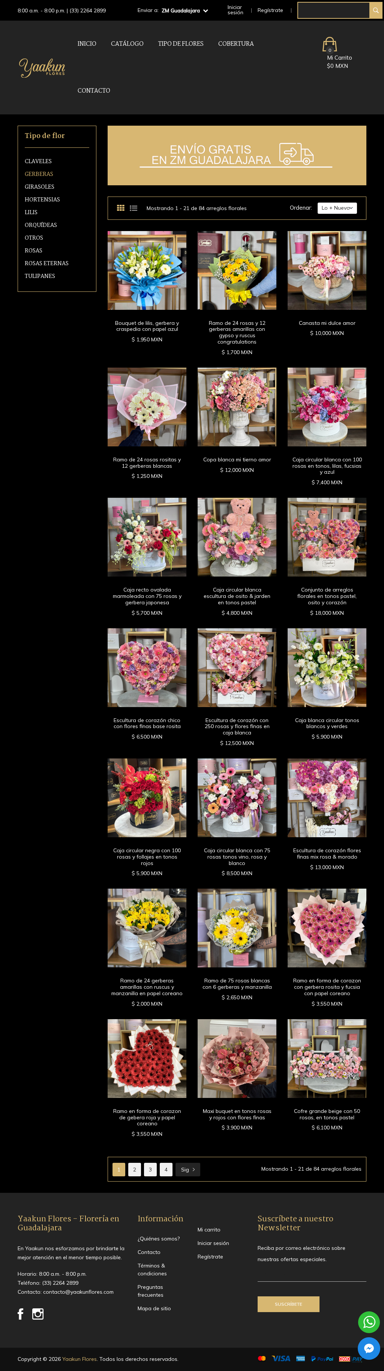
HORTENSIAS (42, 200)
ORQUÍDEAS (41, 226)
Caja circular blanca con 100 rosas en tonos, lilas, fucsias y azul (327, 466)
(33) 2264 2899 (87, 10)
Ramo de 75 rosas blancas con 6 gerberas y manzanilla (237, 983)
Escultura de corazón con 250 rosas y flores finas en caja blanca (237, 726)
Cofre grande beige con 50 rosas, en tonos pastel (327, 1114)
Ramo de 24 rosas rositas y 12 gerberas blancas (147, 462)
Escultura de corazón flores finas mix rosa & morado (327, 853)
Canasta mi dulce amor (327, 323)
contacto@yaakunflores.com (78, 1291)
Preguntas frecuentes (151, 1291)
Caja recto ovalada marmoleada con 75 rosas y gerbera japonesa (147, 596)
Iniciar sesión (235, 10)
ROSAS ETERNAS (47, 264)
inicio (87, 44)
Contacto (94, 91)
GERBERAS (39, 175)
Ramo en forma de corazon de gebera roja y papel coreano (147, 1117)
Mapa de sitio (154, 1308)
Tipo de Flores (181, 44)
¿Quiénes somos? (159, 1238)
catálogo (127, 44)
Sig (185, 1169)
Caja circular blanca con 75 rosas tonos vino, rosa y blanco (237, 856)
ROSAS (33, 251)
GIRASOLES (39, 187)
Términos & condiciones (152, 1269)
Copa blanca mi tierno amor (237, 459)
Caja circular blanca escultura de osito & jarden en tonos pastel (237, 596)
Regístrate (270, 10)
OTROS (34, 238)
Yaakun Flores (79, 1359)
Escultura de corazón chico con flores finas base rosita (147, 723)
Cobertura (236, 44)
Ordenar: (301, 207)
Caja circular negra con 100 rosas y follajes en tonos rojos (147, 856)
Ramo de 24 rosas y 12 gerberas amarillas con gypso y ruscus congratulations (237, 332)
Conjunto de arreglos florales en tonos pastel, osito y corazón (327, 596)
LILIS (31, 213)
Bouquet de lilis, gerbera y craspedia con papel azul (147, 326)
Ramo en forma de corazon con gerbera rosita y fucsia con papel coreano (327, 987)
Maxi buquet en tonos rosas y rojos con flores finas (237, 1114)
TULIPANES (40, 277)
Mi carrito (209, 1229)
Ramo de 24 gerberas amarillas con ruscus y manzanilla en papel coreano (147, 987)
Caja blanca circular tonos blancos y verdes (327, 723)
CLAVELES (38, 162)
